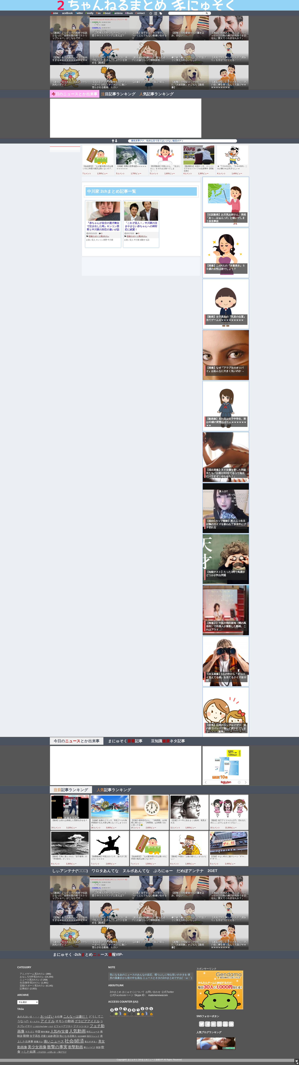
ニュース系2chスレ (30, 979)
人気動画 (77, 1031)
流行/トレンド (93, 1036)
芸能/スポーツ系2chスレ (99, 236)
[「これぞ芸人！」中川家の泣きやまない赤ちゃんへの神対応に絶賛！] (141, 211)
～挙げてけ (61, 1052)
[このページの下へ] (116, 141)
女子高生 (35, 1035)
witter (79, 13)
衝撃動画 (75, 1047)
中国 (37, 1031)
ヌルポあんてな (136, 871)
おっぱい (47, 1016)
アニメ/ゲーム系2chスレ (32, 973)
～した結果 (28, 1051)
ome (54, 13)
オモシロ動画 (64, 1021)
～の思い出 (51, 1052)
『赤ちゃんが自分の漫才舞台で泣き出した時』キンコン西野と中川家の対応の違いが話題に (103, 226)
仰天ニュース (93, 1032)
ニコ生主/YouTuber (40, 1026)
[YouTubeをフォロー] (225, 1025)
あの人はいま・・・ (28, 1016)
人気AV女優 (59, 1031)
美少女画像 (37, 1047)
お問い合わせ (152, 992)
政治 (56, 1035)
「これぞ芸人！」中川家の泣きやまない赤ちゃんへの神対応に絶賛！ (141, 226)
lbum (129, 13)
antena (118, 13)
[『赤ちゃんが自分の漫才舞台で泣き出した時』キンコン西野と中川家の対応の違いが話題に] (103, 211)
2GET (212, 871)
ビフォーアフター (63, 1026)
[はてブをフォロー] (213, 1025)
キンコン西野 (101, 240)
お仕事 (59, 1016)
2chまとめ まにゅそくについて (127, 992)
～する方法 (41, 1052)
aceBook (67, 13)
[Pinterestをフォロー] (219, 1025)
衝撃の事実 (57, 1046)
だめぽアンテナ (190, 871)
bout (106, 13)
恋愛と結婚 (47, 1036)
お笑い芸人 (90, 240)
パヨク (50, 1026)
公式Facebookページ (121, 995)
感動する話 (144, 240)
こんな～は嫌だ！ (75, 1016)
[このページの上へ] (112, 141)
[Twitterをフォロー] (201, 1025)
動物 (26, 1035)
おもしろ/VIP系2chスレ (32, 976)
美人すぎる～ (91, 1041)
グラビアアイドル (87, 1021)
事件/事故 (45, 1032)
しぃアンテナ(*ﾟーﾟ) (70, 871)
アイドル (47, 1021)
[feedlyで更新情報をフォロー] (231, 1025)
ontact (140, 13)
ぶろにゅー (163, 871)
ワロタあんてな (105, 871)
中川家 (110, 240)
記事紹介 (24, 988)
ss (98, 13)
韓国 (98, 1047)
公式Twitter (167, 992)
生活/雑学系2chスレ (30, 982)
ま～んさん (35, 1021)
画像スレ (38, 1041)
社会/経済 (74, 1040)
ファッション (81, 1026)
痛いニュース (54, 1041)
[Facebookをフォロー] (207, 1025)
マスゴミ (29, 1031)
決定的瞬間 (82, 1036)
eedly (89, 13)
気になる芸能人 (68, 1036)
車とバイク (89, 1047)
